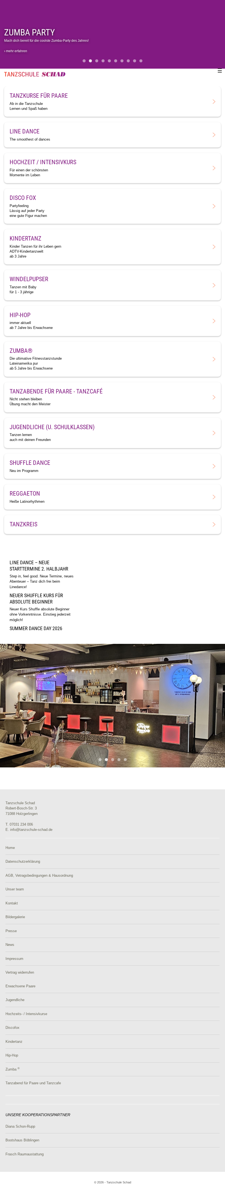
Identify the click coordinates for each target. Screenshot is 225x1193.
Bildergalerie (15, 917)
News (9, 945)
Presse (11, 931)
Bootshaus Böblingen (22, 1140)
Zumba (12, 1069)
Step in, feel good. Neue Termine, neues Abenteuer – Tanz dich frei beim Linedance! (42, 576)
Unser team (14, 889)
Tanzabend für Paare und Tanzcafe (33, 1083)
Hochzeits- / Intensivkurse (26, 1014)
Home (10, 848)
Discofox (12, 1028)
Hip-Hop (11, 1055)
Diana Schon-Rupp (20, 1126)
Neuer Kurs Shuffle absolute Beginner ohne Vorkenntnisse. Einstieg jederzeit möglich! (40, 609)
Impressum (14, 959)
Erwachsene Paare (20, 986)
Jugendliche (14, 1000)
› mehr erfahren (15, 51)
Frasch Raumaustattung (24, 1154)
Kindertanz (13, 1042)
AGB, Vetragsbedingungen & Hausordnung (39, 875)
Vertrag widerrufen (19, 972)
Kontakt (11, 903)
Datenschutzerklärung (22, 861)
